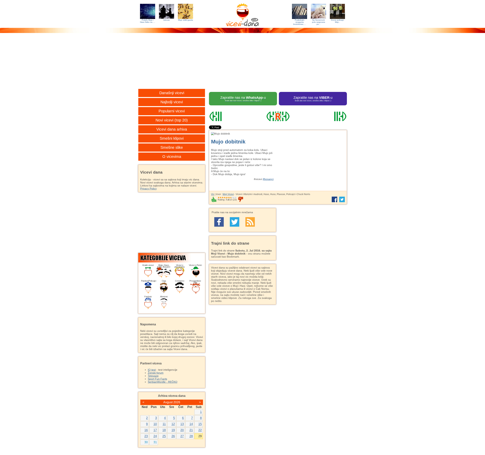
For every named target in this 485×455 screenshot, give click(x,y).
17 (155, 430)
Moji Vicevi (228, 194)
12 (173, 424)
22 (200, 430)
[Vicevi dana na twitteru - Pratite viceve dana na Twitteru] (234, 222)
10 (155, 424)
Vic (212, 194)
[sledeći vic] (326, 116)
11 (164, 424)
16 (146, 430)
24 (155, 436)
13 (182, 424)
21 (191, 430)
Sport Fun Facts (157, 378)
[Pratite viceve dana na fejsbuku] (219, 222)
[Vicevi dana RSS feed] (250, 222)
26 (173, 436)
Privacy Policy (148, 188)
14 (191, 424)
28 (191, 436)
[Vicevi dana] (242, 14)
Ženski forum (155, 372)
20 (182, 430)
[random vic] (278, 116)
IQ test (152, 369)
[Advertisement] (242, 63)
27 (182, 436)
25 (164, 436)
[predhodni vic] (230, 116)
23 (146, 436)
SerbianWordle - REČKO (162, 381)
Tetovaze (153, 375)
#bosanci (268, 179)
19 (173, 430)
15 (200, 424)
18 (164, 430)
